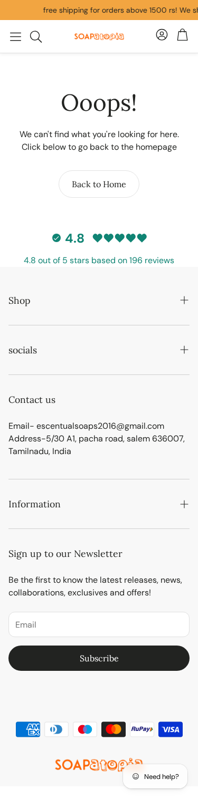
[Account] (162, 36)
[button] (15, 36)
